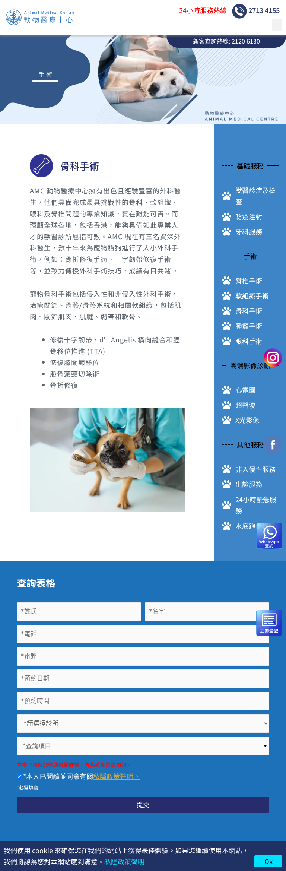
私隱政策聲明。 (116, 776)
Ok (268, 861)
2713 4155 (263, 10)
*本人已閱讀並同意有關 (81, 776)
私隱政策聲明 (124, 861)
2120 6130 (246, 41)
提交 (143, 804)
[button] (277, 25)
